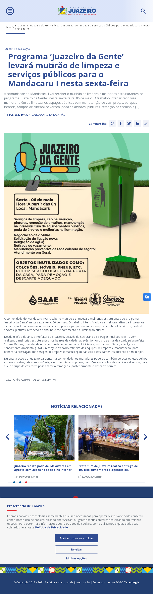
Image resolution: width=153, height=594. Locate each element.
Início (7, 27)
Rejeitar (76, 549)
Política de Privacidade (51, 527)
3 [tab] (26, 482)
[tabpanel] (44, 446)
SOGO (127, 582)
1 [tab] (14, 482)
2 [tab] (20, 482)
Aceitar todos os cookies (77, 538)
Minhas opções (76, 558)
